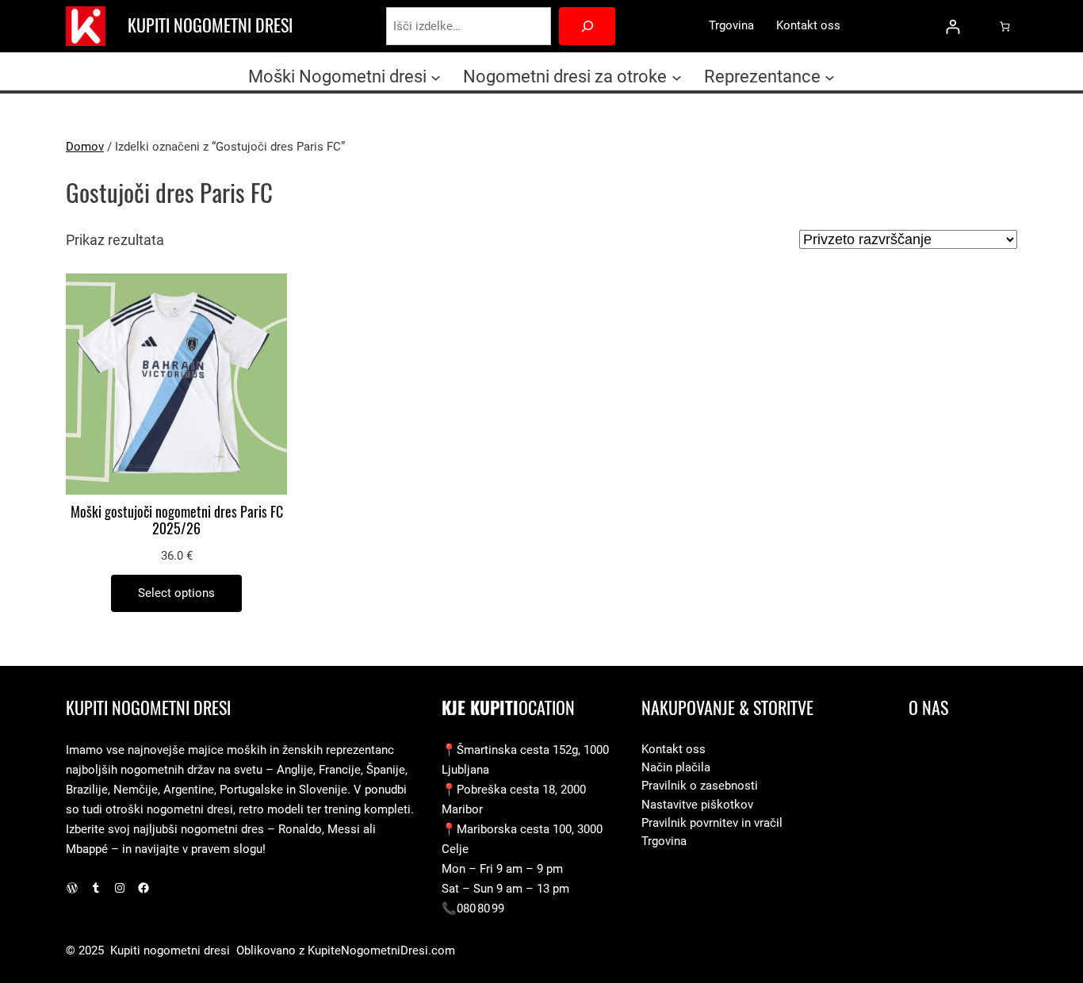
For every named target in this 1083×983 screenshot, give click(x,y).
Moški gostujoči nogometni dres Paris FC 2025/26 (177, 520)
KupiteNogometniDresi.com (381, 950)
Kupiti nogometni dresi (210, 25)
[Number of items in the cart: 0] (1005, 25)
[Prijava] (952, 26)
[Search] (587, 26)
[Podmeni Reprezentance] (830, 76)
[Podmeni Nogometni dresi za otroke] (677, 76)
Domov (85, 147)
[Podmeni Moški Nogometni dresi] (436, 76)
